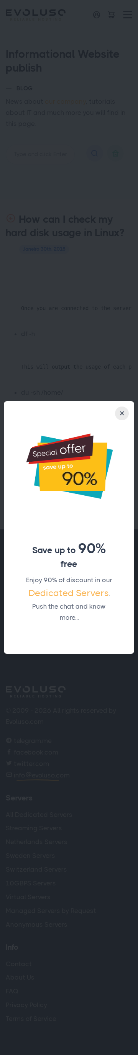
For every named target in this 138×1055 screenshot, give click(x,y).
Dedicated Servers (68, 593)
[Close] (122, 413)
